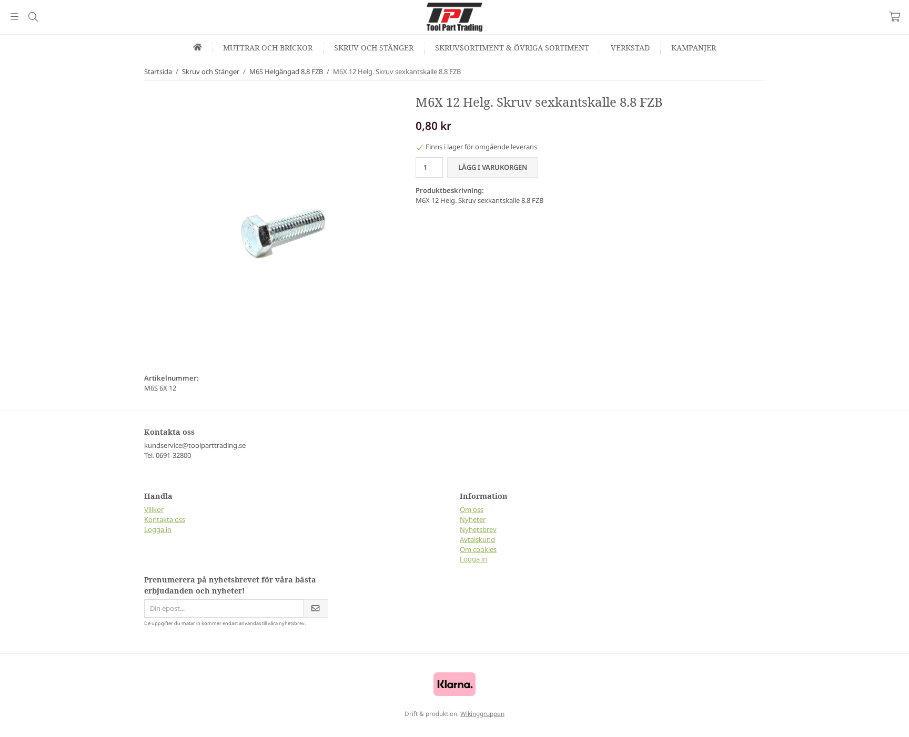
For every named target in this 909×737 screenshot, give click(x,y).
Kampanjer (693, 48)
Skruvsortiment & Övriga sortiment (512, 48)
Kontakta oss (164, 519)
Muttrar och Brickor (267, 48)
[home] (198, 47)
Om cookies (478, 549)
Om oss (471, 509)
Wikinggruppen (482, 713)
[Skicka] (315, 608)
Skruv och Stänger (373, 48)
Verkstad (630, 48)
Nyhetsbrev (478, 529)
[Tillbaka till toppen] (9, 722)
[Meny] (14, 16)
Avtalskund (477, 539)
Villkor (154, 509)
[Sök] (33, 17)
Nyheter (473, 519)
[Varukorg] (894, 16)
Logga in (157, 529)
